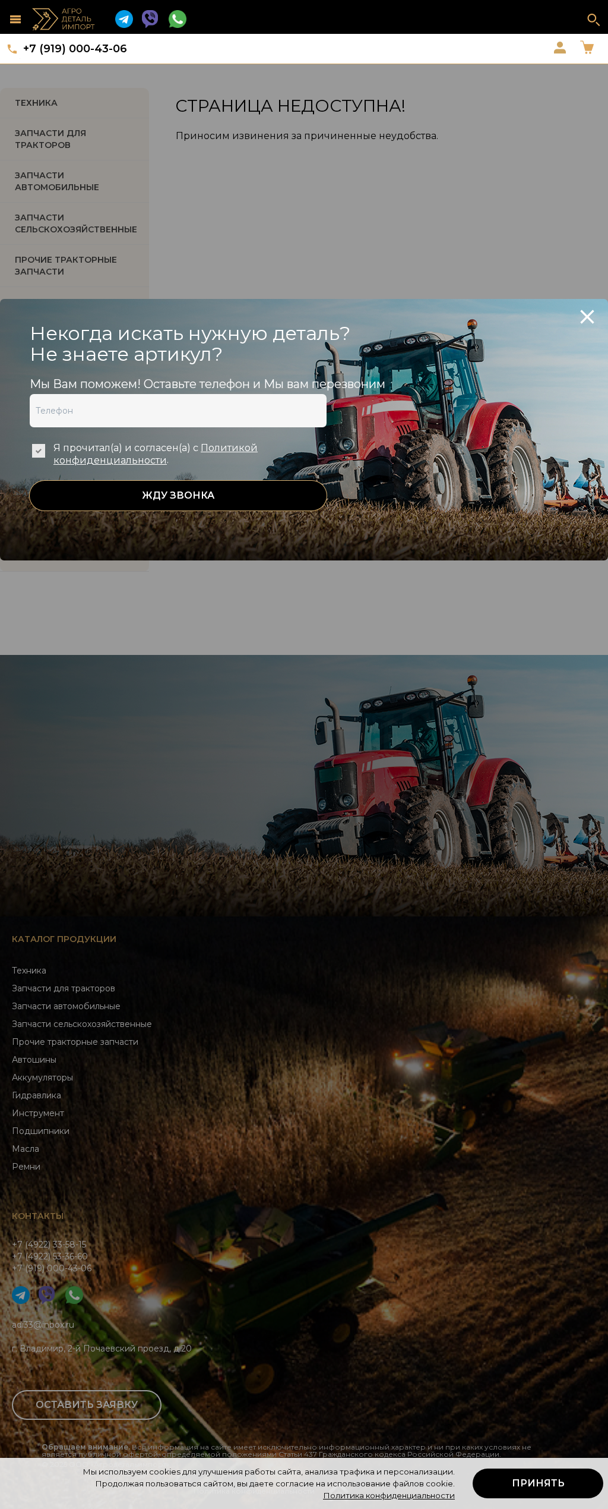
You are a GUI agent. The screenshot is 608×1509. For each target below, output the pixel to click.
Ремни (26, 1166)
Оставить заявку (87, 1404)
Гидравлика (36, 1095)
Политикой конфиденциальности (155, 454)
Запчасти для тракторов (50, 139)
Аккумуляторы (42, 1077)
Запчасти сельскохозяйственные (82, 1024)
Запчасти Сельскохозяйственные (76, 223)
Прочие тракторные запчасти (66, 265)
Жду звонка (178, 495)
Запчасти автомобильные (57, 181)
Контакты (38, 1216)
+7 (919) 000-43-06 (75, 48)
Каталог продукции (64, 939)
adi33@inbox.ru (43, 1324)
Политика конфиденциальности (389, 1495)
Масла (25, 1148)
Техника (36, 102)
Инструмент (38, 1113)
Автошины (34, 1059)
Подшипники (40, 1131)
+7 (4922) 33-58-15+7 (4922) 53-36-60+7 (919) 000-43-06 (51, 1256)
